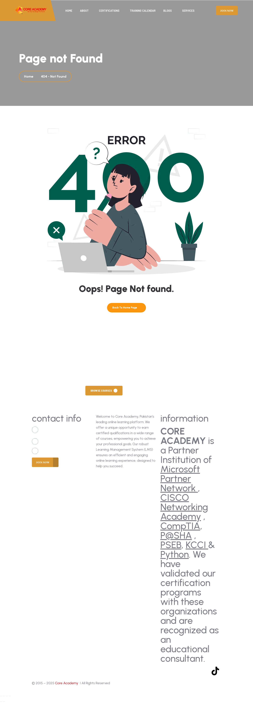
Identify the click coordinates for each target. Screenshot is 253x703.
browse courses (101, 390)
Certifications (109, 10)
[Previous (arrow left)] (1, 701)
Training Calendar (143, 10)
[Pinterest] (205, 671)
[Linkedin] (195, 671)
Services (188, 10)
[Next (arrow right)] (4, 701)
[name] (30, 10)
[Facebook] (164, 671)
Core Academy (67, 683)
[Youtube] (175, 671)
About (84, 10)
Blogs (167, 10)
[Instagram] (185, 671)
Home (68, 10)
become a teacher (145, 390)
